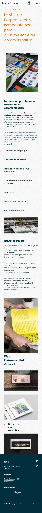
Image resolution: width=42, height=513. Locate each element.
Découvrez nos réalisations (14, 427)
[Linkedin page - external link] (37, 466)
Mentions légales (32, 504)
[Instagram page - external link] (37, 462)
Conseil (9, 364)
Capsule (18, 492)
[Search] (29, 3)
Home (6, 9)
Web (7, 356)
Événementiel (14, 360)
